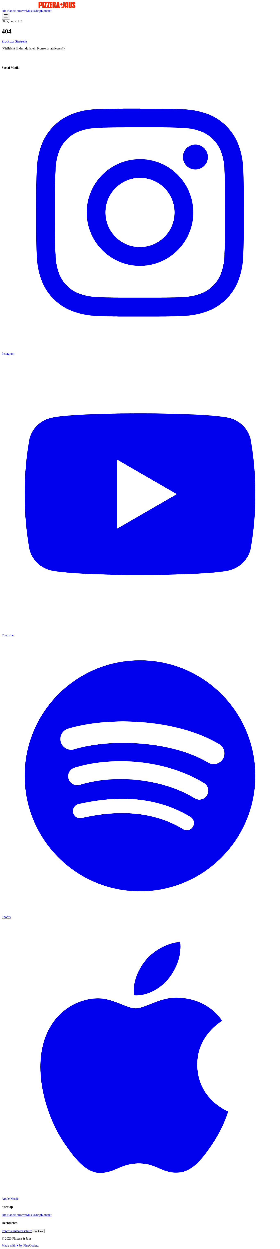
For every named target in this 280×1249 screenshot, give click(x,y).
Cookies (38, 1231)
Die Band (8, 11)
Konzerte (20, 11)
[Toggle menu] (6, 16)
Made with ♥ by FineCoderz (20, 1245)
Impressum (9, 1231)
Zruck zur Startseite (14, 41)
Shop (37, 11)
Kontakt (46, 11)
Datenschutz (24, 1231)
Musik (30, 11)
